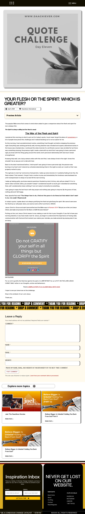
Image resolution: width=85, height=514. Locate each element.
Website (8, 360)
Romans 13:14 (53, 207)
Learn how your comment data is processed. (44, 375)
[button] (69, 4)
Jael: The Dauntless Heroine (15, 414)
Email (7, 352)
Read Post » (9, 418)
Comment (9, 323)
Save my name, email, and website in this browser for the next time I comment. (37, 368)
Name (7, 345)
